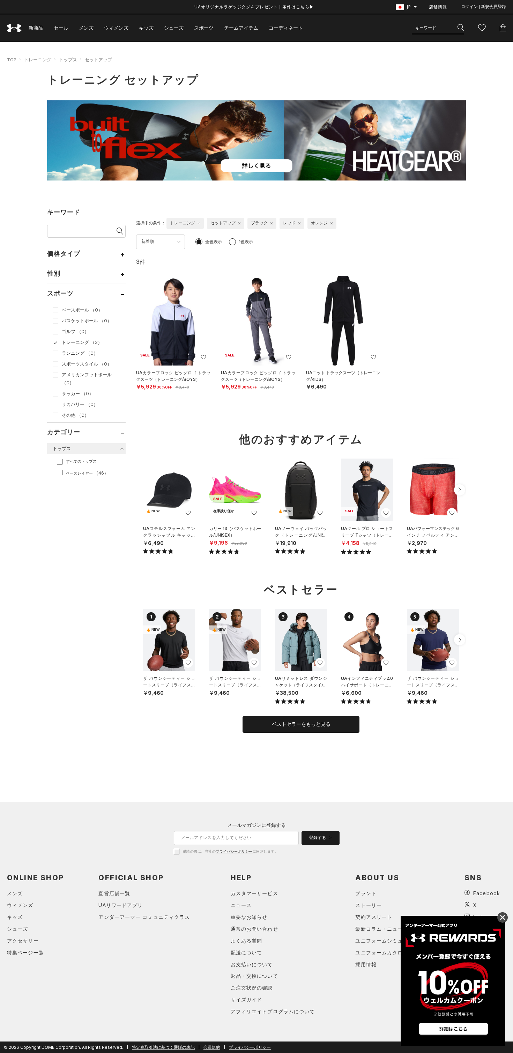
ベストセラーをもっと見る (301, 724)
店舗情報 (438, 6)
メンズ (86, 28)
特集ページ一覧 (25, 952)
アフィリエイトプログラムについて (273, 1011)
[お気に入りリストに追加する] (203, 357)
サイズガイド (246, 999)
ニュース (241, 905)
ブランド (365, 893)
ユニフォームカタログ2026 (388, 952)
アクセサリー (23, 941)
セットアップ (98, 59)
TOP (11, 59)
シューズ (174, 28)
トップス (68, 59)
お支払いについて (252, 964)
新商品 (36, 28)
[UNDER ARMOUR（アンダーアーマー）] (14, 28)
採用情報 (365, 964)
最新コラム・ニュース (381, 929)
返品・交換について (254, 976)
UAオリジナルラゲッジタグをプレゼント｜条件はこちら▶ (254, 6)
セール (61, 28)
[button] (459, 489)
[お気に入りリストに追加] (188, 513)
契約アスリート (373, 917)
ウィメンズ (116, 28)
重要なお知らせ (249, 917)
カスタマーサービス (254, 893)
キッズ (146, 28)
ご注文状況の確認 (252, 988)
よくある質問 (246, 941)
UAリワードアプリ (120, 905)
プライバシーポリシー (234, 851)
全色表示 (213, 241)
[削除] (199, 223)
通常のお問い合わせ (254, 929)
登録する (318, 837)
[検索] (461, 28)
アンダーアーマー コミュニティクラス (144, 917)
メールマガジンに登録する (256, 825)
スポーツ (204, 28)
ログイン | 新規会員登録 (483, 6)
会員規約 (211, 1047)
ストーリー (368, 905)
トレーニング (37, 59)
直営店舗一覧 (114, 893)
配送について (246, 952)
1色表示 (246, 241)
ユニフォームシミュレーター (389, 941)
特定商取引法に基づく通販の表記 (163, 1047)
